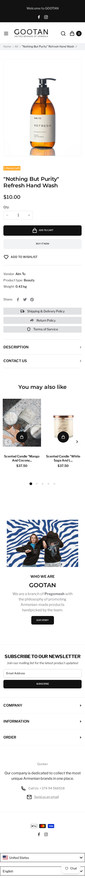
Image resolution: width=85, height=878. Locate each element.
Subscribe (42, 684)
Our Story (42, 620)
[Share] (18, 299)
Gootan (42, 764)
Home (7, 46)
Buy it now (42, 243)
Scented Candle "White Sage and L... (63, 458)
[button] (37, 484)
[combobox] (42, 857)
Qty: (6, 207)
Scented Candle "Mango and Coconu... (21, 458)
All (16, 46)
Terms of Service (45, 329)
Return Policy (46, 320)
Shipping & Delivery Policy (46, 311)
